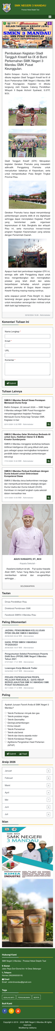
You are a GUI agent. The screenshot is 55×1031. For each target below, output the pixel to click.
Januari (27, 770)
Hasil (24, 753)
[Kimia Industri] (27, 852)
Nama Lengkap (13, 331)
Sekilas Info (8, 997)
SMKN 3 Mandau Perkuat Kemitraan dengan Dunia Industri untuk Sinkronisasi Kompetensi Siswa (26, 473)
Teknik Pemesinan (16, 729)
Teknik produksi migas (18, 716)
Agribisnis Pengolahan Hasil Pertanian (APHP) (25, 743)
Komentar (10, 359)
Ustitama (32, 1027)
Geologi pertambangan (18, 722)
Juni (27, 806)
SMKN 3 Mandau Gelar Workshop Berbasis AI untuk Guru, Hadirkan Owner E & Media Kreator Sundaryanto (27, 437)
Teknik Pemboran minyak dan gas (23, 713)
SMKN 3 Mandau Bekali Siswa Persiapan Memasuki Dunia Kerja (24, 401)
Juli (27, 814)
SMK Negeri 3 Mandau (34, 1022)
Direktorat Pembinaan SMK (18, 608)
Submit (12, 383)
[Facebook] (5, 1010)
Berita (36, 997)
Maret (27, 785)
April (27, 792)
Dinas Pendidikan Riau (16, 601)
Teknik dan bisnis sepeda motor (22, 735)
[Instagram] (12, 1010)
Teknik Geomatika (15, 719)
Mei (27, 799)
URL (7, 350)
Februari (27, 777)
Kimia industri (13, 725)
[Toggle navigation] (50, 17)
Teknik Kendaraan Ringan (19, 738)
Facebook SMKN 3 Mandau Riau (20, 614)
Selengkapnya (27, 586)
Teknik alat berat (15, 732)
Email (8, 340)
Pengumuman (24, 997)
